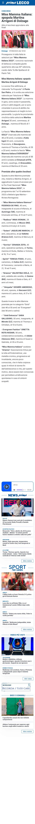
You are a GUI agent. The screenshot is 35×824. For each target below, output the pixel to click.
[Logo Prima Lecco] (17, 3)
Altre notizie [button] (27, 561)
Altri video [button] (28, 679)
